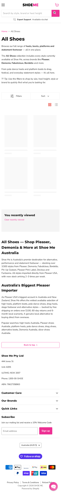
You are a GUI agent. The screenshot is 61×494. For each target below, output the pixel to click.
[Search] (56, 13)
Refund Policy (48, 482)
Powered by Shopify (30, 488)
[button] (53, 486)
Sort (43, 96)
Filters (19, 96)
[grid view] (49, 104)
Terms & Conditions (30, 482)
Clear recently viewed (14, 220)
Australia (29, 445)
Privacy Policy (13, 482)
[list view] (56, 104)
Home (4, 31)
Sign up (46, 430)
